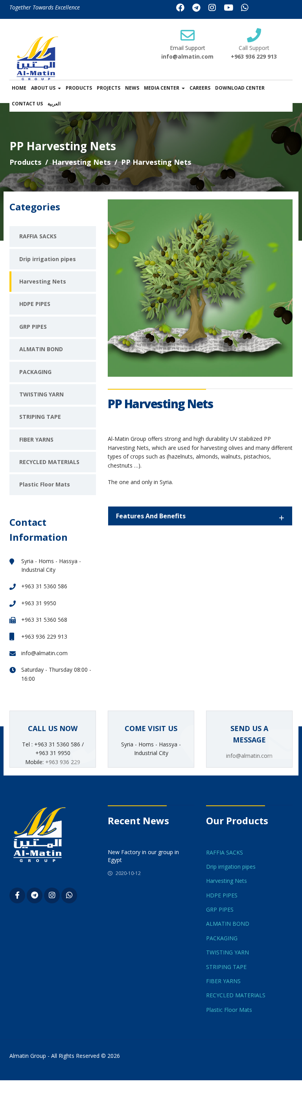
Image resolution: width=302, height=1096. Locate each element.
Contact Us (27, 103)
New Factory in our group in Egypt (143, 856)
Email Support (187, 48)
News (132, 88)
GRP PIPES (33, 326)
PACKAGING (35, 372)
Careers (200, 88)
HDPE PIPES (34, 304)
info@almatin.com (187, 56)
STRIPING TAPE (40, 416)
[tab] (200, 516)
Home (19, 88)
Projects (108, 88)
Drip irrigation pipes (47, 259)
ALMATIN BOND (41, 349)
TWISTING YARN (41, 394)
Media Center (161, 88)
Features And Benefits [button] (151, 516)
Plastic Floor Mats (44, 484)
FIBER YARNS (36, 439)
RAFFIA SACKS (38, 236)
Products (79, 88)
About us (43, 88)
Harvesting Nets (81, 162)
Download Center (240, 88)
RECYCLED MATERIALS (49, 462)
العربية (54, 103)
